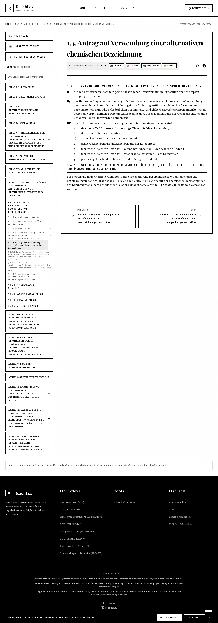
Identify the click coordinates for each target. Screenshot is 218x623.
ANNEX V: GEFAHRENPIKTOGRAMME (28, 377)
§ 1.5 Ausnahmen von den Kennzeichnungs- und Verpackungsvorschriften (21, 277)
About (138, 8)
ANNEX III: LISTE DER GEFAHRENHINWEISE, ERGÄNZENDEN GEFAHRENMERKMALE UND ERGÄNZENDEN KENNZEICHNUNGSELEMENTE (24, 346)
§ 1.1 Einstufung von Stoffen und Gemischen (24, 222)
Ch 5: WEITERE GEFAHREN (23, 306)
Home (8, 24)
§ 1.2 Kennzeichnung (19, 228)
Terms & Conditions (180, 516)
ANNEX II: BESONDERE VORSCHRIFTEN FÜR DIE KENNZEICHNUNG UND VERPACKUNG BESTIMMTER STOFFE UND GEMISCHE (24, 321)
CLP (93, 8)
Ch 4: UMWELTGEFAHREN (22, 300)
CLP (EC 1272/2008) (70, 509)
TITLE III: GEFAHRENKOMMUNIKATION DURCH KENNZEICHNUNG (24, 110)
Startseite (21, 36)
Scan (123, 8)
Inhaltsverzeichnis (27, 46)
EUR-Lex (45, 465)
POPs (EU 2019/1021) (71, 524)
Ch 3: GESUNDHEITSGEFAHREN (25, 294)
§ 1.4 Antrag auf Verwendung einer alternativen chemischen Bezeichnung (25, 245)
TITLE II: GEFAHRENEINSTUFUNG (27, 97)
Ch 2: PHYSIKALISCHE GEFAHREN (21, 286)
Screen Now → (169, 617)
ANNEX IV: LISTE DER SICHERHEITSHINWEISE (21, 366)
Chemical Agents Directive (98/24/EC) (81, 553)
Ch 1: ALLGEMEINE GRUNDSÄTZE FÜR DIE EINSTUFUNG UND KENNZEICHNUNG (20, 207)
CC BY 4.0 (74, 465)
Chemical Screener (125, 502)
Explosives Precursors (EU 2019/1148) (81, 516)
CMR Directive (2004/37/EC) (75, 546)
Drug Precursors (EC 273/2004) (77, 531)
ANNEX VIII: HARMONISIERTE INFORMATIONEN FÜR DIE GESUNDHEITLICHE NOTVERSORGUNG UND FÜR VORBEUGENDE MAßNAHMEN (25, 443)
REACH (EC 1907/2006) (72, 502)
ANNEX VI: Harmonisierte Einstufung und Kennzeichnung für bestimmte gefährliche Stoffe (23, 394)
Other (107, 8)
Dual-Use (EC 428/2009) (73, 538)
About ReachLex (178, 502)
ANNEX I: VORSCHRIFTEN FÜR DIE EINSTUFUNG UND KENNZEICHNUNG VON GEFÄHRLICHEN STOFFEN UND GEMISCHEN (27, 189)
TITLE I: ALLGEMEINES (21, 87)
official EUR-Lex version (135, 465)
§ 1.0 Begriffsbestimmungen (23, 217)
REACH (80, 8)
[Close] (210, 617)
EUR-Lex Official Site (180, 524)
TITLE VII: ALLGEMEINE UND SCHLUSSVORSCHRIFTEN (24, 171)
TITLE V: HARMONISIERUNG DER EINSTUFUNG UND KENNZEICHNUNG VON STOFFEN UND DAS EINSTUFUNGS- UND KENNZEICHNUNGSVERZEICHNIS (26, 139)
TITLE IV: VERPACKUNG (21, 123)
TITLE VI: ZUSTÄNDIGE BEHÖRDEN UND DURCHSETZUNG (27, 158)
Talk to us (194, 617)
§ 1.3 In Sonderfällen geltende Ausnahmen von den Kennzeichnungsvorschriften (26, 235)
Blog (171, 509)
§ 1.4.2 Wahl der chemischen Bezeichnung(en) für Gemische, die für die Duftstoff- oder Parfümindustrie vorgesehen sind (29, 266)
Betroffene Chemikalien (29, 57)
